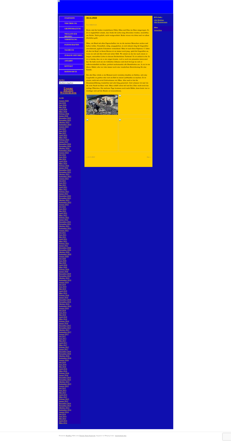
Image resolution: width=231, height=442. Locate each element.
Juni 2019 (62, 286)
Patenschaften (71, 44)
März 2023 (63, 189)
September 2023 (65, 176)
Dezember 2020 (65, 247)
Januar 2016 (63, 375)
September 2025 (65, 124)
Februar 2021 (64, 243)
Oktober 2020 (64, 252)
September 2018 (65, 306)
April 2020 (63, 265)
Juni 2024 (62, 157)
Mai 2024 (62, 159)
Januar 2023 (63, 193)
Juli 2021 (62, 232)
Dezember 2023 (65, 170)
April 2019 (63, 291)
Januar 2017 (63, 349)
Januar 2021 (63, 245)
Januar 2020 (63, 271)
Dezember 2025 (65, 118)
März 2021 (63, 241)
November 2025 (65, 120)
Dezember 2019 (65, 273)
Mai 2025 (62, 133)
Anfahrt (68, 60)
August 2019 (64, 282)
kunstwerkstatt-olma (120, 435)
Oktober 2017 (64, 330)
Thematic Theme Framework (87, 435)
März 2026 (63, 111)
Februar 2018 (64, 321)
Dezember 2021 (65, 222)
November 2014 (65, 405)
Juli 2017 (62, 336)
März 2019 (63, 293)
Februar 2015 (64, 399)
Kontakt (68, 66)
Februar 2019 (64, 295)
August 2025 (64, 126)
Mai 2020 (62, 263)
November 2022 (65, 198)
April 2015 (63, 394)
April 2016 (63, 369)
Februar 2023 (64, 191)
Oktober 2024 (64, 148)
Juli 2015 (62, 388)
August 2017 (64, 334)
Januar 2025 (63, 142)
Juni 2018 (62, 312)
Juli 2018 (62, 310)
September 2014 (65, 410)
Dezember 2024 (65, 144)
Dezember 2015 (65, 377)
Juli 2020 (62, 258)
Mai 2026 (62, 107)
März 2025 (63, 137)
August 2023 (64, 178)
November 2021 (65, 224)
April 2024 (63, 161)
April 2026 (63, 109)
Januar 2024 (63, 167)
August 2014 (64, 412)
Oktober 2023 (64, 174)
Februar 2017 (64, 347)
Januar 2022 (63, 219)
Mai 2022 (62, 211)
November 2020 (65, 250)
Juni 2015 (62, 390)
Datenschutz (70, 71)
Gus (149, 157)
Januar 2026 (63, 116)
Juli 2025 (62, 129)
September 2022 (65, 202)
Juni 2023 (62, 183)
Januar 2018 (63, 323)
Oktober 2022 (64, 200)
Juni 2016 (62, 364)
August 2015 (64, 386)
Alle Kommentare (160, 22)
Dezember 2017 (65, 325)
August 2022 (64, 204)
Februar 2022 (64, 217)
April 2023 (63, 187)
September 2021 (65, 228)
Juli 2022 (62, 206)
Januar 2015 (63, 401)
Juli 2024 (62, 154)
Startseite (69, 18)
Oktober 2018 (64, 304)
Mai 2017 (62, 340)
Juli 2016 (62, 362)
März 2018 (63, 319)
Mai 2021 (62, 237)
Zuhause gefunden (73, 55)
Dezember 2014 (65, 403)
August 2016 (64, 360)
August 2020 (64, 256)
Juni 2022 (62, 209)
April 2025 (63, 135)
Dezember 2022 (65, 196)
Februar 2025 (64, 139)
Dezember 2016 (65, 351)
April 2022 (63, 213)
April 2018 (63, 317)
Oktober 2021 (64, 226)
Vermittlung (70, 39)
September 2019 (65, 280)
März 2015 (63, 397)
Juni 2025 (62, 131)
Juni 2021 (62, 234)
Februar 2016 (64, 373)
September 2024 (65, 150)
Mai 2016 (62, 366)
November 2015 (65, 379)
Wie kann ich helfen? (70, 35)
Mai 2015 (62, 392)
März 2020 (63, 267)
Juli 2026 (62, 103)
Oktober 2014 (64, 407)
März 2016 (63, 371)
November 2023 (65, 172)
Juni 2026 (62, 105)
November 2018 (65, 302)
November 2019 (65, 276)
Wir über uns (70, 23)
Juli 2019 (62, 284)
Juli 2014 (62, 414)
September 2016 (65, 358)
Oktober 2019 (64, 278)
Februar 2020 (64, 269)
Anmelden (158, 30)
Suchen (61, 80)
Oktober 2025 (64, 122)
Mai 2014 (62, 418)
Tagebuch (69, 50)
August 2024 (64, 152)
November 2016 (65, 353)
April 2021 (63, 239)
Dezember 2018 (65, 299)
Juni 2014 (62, 416)
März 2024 (63, 163)
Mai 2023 (62, 185)
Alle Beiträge (159, 20)
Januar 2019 (63, 297)
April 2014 (63, 420)
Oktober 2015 (64, 382)
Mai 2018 (62, 314)
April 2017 (63, 343)
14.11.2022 (90, 157)
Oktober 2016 (64, 356)
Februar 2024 (64, 165)
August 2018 (64, 308)
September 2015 (65, 384)
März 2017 (63, 345)
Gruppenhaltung (72, 28)
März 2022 (63, 215)
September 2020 (65, 254)
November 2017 (65, 327)
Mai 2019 (62, 289)
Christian (93, 25)
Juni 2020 (62, 260)
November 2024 (65, 146)
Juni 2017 (62, 338)
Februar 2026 (64, 113)
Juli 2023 (62, 180)
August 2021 (64, 230)
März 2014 (63, 423)
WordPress (69, 435)
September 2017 (65, 332)
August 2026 (64, 100)
